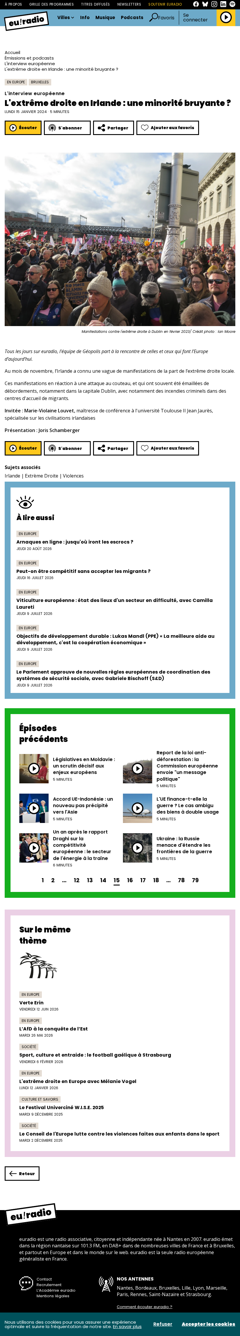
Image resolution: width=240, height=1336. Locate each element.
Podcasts (132, 18)
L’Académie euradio (56, 1290)
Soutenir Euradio (165, 4)
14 (103, 880)
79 (195, 880)
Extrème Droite (41, 476)
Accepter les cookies (208, 1324)
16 (130, 880)
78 (181, 880)
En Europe (16, 82)
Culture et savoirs (40, 1099)
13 (90, 880)
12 (77, 880)
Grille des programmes (51, 4)
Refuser (162, 1324)
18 (156, 880)
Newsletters (129, 4)
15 (117, 880)
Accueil (12, 52)
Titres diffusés (95, 4)
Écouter (28, 128)
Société (29, 1046)
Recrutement (49, 1285)
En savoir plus (127, 1326)
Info (85, 18)
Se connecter (195, 17)
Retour (27, 1174)
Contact (44, 1279)
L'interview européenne (30, 63)
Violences (73, 476)
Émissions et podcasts (29, 58)
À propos (13, 4)
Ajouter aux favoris (172, 128)
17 (143, 880)
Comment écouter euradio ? (144, 1307)
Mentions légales (53, 1296)
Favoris (166, 17)
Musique (105, 18)
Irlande (12, 476)
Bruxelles (40, 82)
